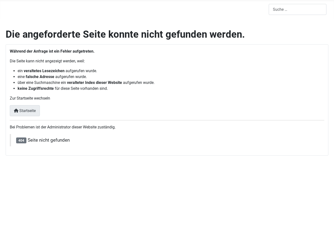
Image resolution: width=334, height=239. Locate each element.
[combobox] (297, 9)
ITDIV (89, 9)
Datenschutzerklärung (28, 224)
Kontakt (296, 190)
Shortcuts (298, 216)
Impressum (19, 218)
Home (25, 9)
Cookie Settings (302, 207)
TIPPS (118, 9)
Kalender (194, 9)
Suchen (295, 198)
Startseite (27, 110)
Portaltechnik (21, 199)
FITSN (49, 9)
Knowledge (84, 179)
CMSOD (149, 9)
